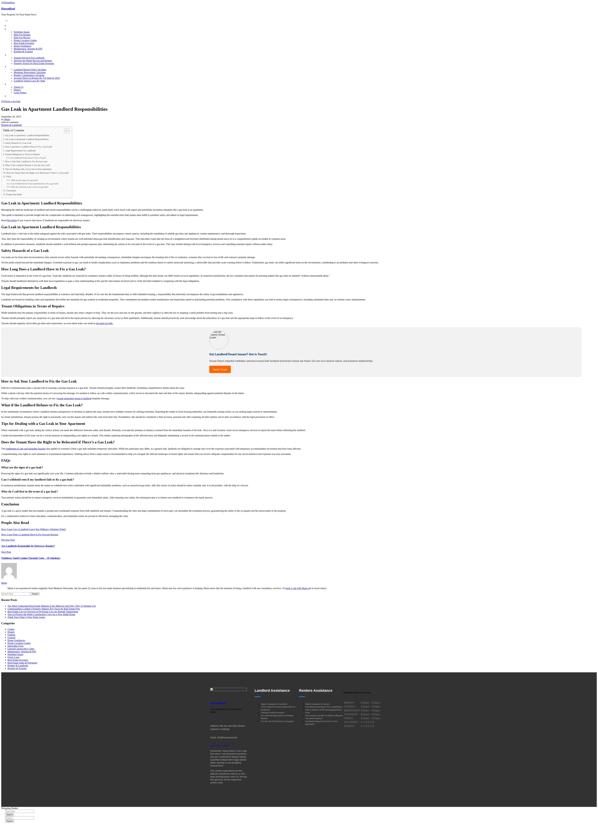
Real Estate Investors (17, 660)
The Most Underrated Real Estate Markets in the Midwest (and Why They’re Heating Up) (51, 606)
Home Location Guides (19, 643)
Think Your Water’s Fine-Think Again (26, 617)
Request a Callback (220, 745)
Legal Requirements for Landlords (20, 150)
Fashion (11, 634)
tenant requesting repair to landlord (74, 398)
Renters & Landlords (11, 125)
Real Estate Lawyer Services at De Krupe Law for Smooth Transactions (42, 611)
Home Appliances (16, 640)
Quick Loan (13, 657)
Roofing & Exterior (17, 668)
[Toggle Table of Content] (65, 130)
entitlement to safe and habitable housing (26, 448)
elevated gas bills (104, 323)
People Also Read (14, 194)
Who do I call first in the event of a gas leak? (29, 187)
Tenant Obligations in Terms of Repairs (22, 154)
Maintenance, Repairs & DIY (21, 651)
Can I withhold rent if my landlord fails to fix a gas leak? (35, 183)
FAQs (8, 176)
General (11, 637)
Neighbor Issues (15, 654)
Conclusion (11, 190)
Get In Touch (220, 369)
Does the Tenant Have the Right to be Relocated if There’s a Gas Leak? (37, 173)
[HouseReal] (228, 690)
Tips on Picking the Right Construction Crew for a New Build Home (41, 614)
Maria (7, 119)
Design (10, 632)
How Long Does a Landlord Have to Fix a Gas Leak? (28, 146)
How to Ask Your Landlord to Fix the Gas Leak (26, 161)
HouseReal (8, 8)
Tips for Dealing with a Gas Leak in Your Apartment (28, 169)
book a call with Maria (296, 588)
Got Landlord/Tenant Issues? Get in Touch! (28, 158)
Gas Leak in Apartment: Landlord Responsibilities (27, 135)
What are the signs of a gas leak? (24, 180)
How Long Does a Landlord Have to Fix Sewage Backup (29, 534)
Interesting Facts (15, 646)
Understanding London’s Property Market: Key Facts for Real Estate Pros (43, 608)
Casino (10, 629)
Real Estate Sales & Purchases (22, 662)
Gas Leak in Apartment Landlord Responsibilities (27, 139)
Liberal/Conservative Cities (20, 648)
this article (12, 220)
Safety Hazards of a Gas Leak (18, 143)
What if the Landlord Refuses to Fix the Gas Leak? (27, 165)
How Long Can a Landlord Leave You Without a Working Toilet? (33, 529)
